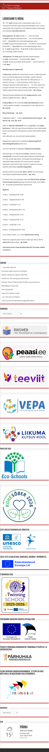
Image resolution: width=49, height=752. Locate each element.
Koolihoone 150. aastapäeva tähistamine (15, 278)
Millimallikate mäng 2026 (9, 286)
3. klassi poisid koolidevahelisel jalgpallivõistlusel (18, 300)
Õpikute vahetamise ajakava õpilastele (14, 275)
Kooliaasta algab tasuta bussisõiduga (14, 271)
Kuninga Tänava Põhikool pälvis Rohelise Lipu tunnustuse (20, 282)
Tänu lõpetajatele (7, 289)
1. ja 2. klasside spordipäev (10, 297)
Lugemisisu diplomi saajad (10, 293)
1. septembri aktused (8, 267)
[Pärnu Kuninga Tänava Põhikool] (24, 6)
